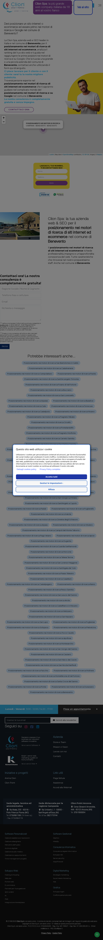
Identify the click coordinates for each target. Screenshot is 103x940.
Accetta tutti (51, 477)
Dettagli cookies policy (26, 469)
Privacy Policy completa (50, 469)
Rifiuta (51, 489)
